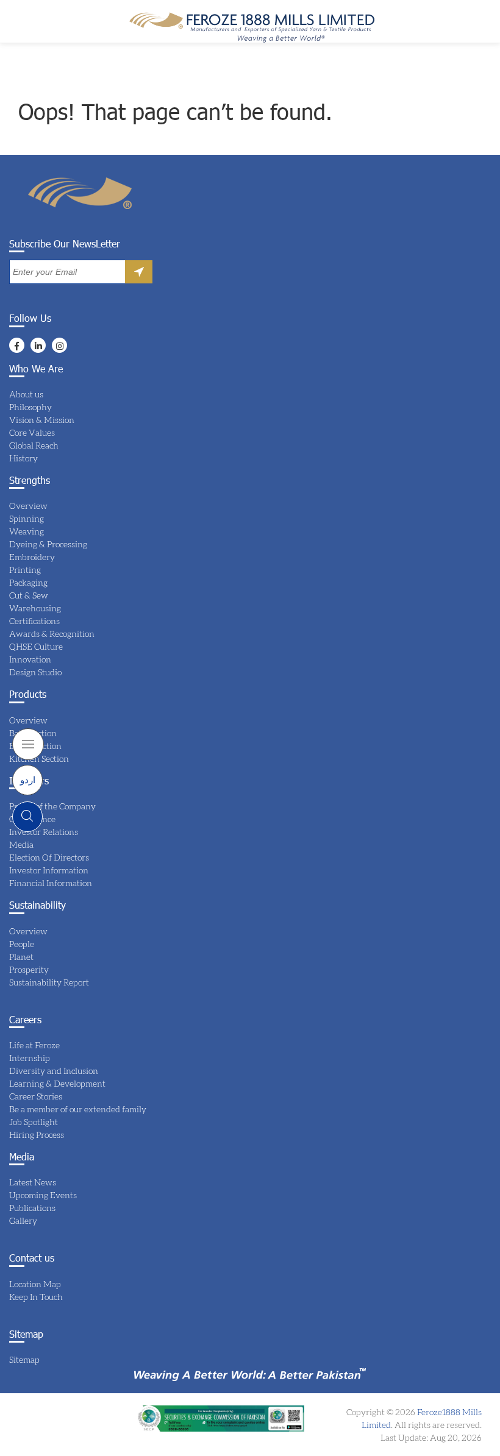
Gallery (23, 1220)
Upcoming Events (43, 1195)
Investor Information (48, 870)
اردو (27, 779)
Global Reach (34, 445)
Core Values (32, 432)
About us (26, 394)
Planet (21, 956)
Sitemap (24, 1359)
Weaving (26, 531)
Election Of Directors (49, 857)
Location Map (35, 1284)
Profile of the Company (52, 806)
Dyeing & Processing (48, 544)
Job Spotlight (33, 1122)
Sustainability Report (49, 982)
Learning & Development (57, 1083)
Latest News (32, 1182)
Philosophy (30, 407)
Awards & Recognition (52, 633)
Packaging (28, 582)
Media (21, 844)
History (23, 458)
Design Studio (35, 672)
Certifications (34, 621)
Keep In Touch (36, 1296)
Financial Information (50, 883)
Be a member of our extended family (77, 1109)
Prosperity (29, 969)
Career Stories (35, 1096)
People (21, 944)
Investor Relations (43, 831)
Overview (28, 505)
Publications (32, 1207)
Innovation (30, 659)
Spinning (26, 518)
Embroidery (32, 557)
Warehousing (35, 608)
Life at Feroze (34, 1045)
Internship (29, 1058)
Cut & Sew (28, 595)
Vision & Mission (41, 419)
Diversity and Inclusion (53, 1070)
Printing (25, 569)
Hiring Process (36, 1134)
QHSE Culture (36, 646)
